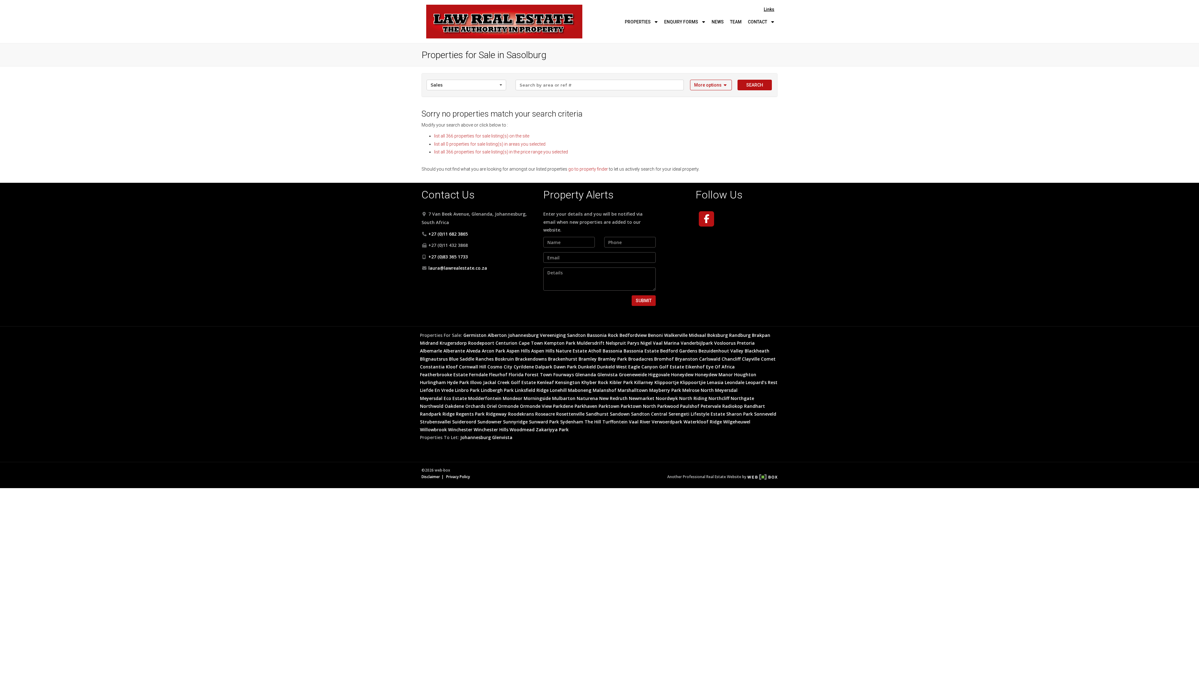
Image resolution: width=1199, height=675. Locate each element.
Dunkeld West (612, 367)
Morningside (537, 398)
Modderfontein (484, 398)
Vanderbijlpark (697, 343)
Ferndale (478, 375)
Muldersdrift (590, 343)
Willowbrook (433, 429)
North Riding (693, 398)
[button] (711, 85)
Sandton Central (649, 414)
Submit (644, 300)
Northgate (742, 398)
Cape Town (531, 343)
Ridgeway (496, 414)
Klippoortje (666, 382)
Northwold (431, 406)
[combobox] (466, 85)
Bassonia (612, 351)
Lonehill (558, 390)
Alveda (473, 351)
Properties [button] (638, 21)
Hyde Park (458, 382)
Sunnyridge (515, 422)
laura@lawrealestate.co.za (457, 268)
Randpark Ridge (437, 414)
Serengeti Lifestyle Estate (697, 414)
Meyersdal (726, 390)
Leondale (734, 382)
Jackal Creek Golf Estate (509, 382)
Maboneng (579, 390)
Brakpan (761, 335)
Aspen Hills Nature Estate (559, 351)
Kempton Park (559, 343)
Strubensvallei (435, 422)
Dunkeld (587, 367)
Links (769, 9)
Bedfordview (633, 335)
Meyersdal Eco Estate (443, 398)
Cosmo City (499, 367)
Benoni (655, 335)
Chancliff (731, 359)
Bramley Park (612, 359)
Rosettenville (570, 414)
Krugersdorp (453, 343)
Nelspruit (616, 343)
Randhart (754, 406)
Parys (633, 343)
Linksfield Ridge (532, 390)
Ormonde (508, 406)
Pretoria (746, 343)
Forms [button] (681, 21)
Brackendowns (531, 359)
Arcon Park (493, 351)
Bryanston (686, 359)
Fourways (563, 375)
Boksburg (717, 335)
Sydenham (571, 422)
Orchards (475, 406)
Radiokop (732, 406)
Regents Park (470, 414)
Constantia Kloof (439, 367)
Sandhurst (597, 414)
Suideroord (464, 422)
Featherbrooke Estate (444, 375)
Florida (516, 375)
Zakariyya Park (552, 429)
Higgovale (659, 375)
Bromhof (664, 359)
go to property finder (588, 169)
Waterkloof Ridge (702, 422)
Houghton (745, 375)
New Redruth (613, 398)
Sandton (576, 335)
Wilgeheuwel (736, 422)
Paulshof (689, 406)
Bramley (588, 359)
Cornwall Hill (472, 367)
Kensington (567, 382)
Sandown (620, 414)
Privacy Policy (458, 476)
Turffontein (615, 422)
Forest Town (538, 375)
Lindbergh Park (497, 390)
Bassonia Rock (602, 335)
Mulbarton (563, 398)
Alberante (454, 351)
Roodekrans (521, 414)
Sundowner (489, 422)
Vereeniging (553, 335)
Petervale (711, 406)
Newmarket (641, 398)
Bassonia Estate (641, 351)
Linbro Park (467, 390)
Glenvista (607, 375)
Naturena (587, 398)
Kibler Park (621, 382)
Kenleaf (545, 382)
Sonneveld (765, 414)
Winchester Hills (491, 429)
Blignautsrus (434, 359)
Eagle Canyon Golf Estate (656, 367)
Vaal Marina (666, 343)
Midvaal (697, 335)
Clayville (751, 359)
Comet (768, 359)
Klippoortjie (693, 382)
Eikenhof (695, 367)
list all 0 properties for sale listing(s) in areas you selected (489, 144)
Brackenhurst (562, 359)
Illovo (476, 382)
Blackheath (757, 351)
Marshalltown (633, 390)
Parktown (609, 406)
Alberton (497, 335)
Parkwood (668, 406)
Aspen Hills (518, 351)
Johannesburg (523, 335)
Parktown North (638, 406)
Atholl (594, 351)
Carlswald (709, 359)
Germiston (474, 335)
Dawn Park (565, 367)
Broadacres (640, 359)
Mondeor (512, 398)
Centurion (506, 343)
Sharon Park (739, 414)
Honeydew (682, 375)
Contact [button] (758, 21)
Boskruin (504, 359)
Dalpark (543, 367)
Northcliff (718, 398)
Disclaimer (431, 476)
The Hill (593, 422)
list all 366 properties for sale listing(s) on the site (481, 135)
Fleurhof (498, 375)
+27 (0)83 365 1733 (448, 257)
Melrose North (698, 390)
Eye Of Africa (720, 367)
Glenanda (585, 375)
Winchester (460, 429)
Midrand (429, 343)
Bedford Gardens (678, 351)
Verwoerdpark (667, 422)
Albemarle (431, 351)
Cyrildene (524, 367)
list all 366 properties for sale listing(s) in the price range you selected (501, 151)
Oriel (491, 406)
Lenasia (715, 382)
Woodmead (522, 429)
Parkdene (563, 406)
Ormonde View (536, 406)
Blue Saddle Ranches (471, 359)
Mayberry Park (665, 390)
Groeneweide (633, 375)
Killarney (643, 382)
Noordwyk (667, 398)
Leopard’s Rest (761, 382)
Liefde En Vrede (437, 390)
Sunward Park (544, 422)
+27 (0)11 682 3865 (448, 234)
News (718, 21)
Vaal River (639, 422)
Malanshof (604, 390)
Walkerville (676, 335)
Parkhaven (586, 406)
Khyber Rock (594, 382)
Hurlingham (433, 382)
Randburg (740, 335)
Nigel (646, 343)
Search (754, 85)
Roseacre (545, 414)
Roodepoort (481, 343)
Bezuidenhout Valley (720, 351)
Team (736, 21)
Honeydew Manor (714, 375)
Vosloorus (725, 343)
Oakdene (454, 406)
